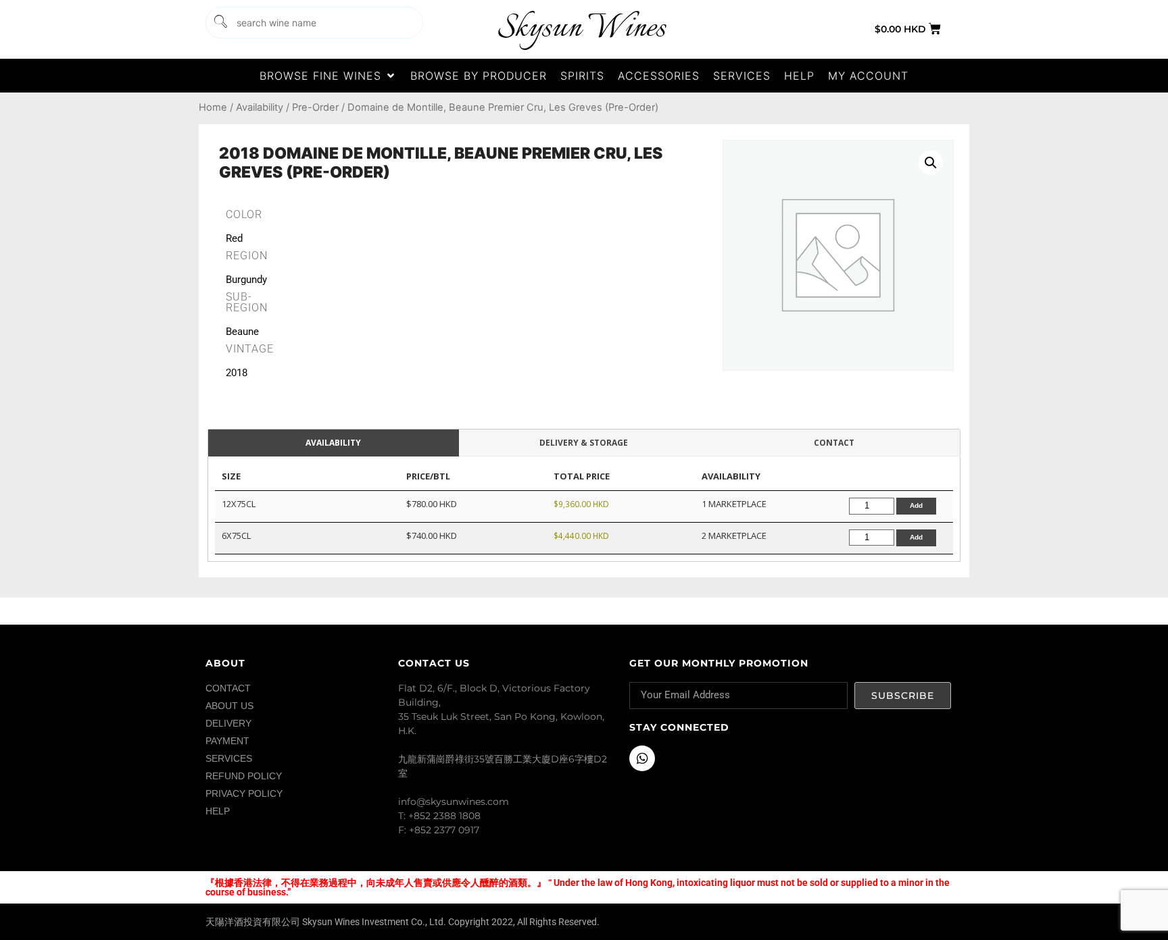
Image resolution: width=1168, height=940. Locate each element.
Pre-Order (315, 107)
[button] (328, 75)
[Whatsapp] (642, 758)
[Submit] (220, 22)
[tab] (333, 443)
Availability (259, 107)
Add (916, 505)
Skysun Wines (581, 28)
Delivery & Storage (583, 442)
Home (213, 107)
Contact (834, 442)
